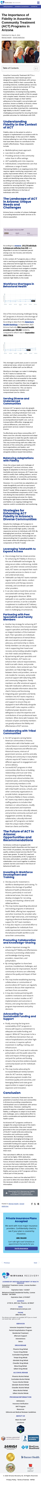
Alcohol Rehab (20, 1372)
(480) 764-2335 (21, 1238)
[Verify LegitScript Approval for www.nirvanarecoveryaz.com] (20, 1432)
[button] (38, 3)
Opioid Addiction (19, 37)
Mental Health (7, 37)
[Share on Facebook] (31, 1204)
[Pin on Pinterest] (38, 1204)
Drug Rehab (20, 1345)
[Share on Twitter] (35, 1204)
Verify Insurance (21, 1248)
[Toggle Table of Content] (34, 68)
